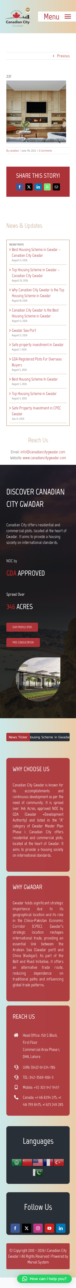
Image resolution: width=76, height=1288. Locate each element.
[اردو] (38, 1172)
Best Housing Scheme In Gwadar (35, 379)
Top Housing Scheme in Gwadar (34, 393)
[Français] (48, 1162)
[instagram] (38, 1228)
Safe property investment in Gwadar (38, 344)
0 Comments (45, 150)
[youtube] (49, 1228)
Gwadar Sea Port (24, 330)
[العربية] (17, 1162)
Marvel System (38, 1262)
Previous (63, 55)
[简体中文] (27, 1162)
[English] (38, 1162)
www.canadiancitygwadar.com (44, 457)
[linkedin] (60, 1228)
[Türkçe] (59, 1162)
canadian (14, 150)
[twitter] (26, 1228)
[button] (44, 1279)
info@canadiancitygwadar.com (42, 451)
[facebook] (15, 1228)
